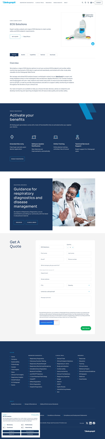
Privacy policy (35, 415)
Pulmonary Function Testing (38, 361)
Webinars (82, 376)
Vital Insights (15, 369)
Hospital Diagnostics (36, 387)
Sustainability (15, 362)
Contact (98, 2)
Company (14, 359)
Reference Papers (84, 369)
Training (81, 363)
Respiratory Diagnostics (37, 358)
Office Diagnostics (35, 381)
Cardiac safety (61, 369)
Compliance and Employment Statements (75, 415)
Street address (43, 276)
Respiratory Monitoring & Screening (40, 366)
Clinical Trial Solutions (63, 374)
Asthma (59, 381)
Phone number (70, 256)
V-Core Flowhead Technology (38, 376)
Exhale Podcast (15, 380)
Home (13, 356)
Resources (82, 358)
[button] (5, 415)
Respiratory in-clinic (63, 363)
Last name (69, 250)
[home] (11, 3)
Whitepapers (83, 374)
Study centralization (63, 366)
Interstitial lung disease (64, 389)
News (13, 372)
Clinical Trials (61, 358)
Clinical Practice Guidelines (87, 371)
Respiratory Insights (17, 377)
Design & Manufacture (31, 404)
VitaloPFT (32, 379)
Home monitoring (62, 371)
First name (42, 250)
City (41, 282)
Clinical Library (83, 366)
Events (13, 385)
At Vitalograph (15, 382)
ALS (58, 392)
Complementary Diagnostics (38, 369)
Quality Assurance (16, 404)
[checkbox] (4, 425)
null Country (70, 282)
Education (82, 361)
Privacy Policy (72, 317)
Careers (13, 367)
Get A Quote (15, 36)
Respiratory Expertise (63, 376)
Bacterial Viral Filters (36, 371)
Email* (41, 256)
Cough (59, 379)
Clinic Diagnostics (35, 384)
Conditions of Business (54, 415)
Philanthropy (15, 364)
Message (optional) (44, 295)
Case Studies (83, 379)
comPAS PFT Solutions (36, 374)
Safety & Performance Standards (49, 404)
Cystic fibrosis (61, 387)
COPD (59, 384)
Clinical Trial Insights (17, 374)
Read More (26, 36)
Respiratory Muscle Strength (38, 363)
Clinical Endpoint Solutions (65, 361)
